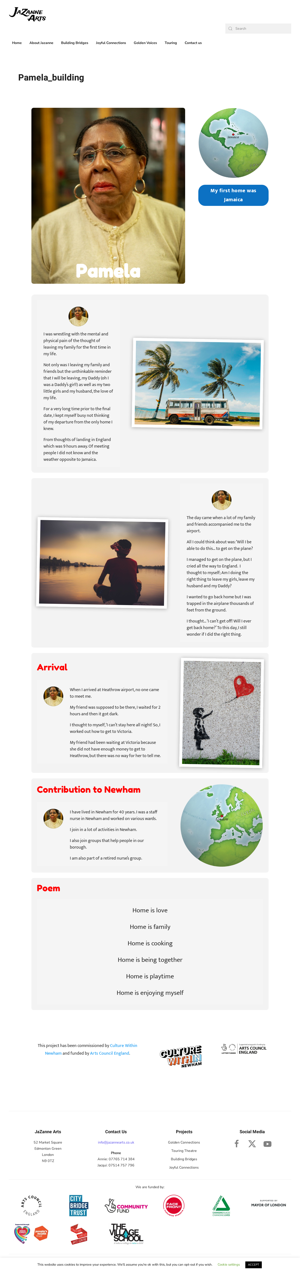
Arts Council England (109, 1053)
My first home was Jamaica (233, 195)
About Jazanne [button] (41, 42)
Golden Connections (184, 1142)
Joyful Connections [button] (111, 42)
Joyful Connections (184, 1167)
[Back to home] (27, 14)
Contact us (193, 42)
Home (17, 42)
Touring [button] (171, 42)
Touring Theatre (184, 1150)
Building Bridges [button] (74, 42)
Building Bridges (184, 1159)
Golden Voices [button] (145, 42)
